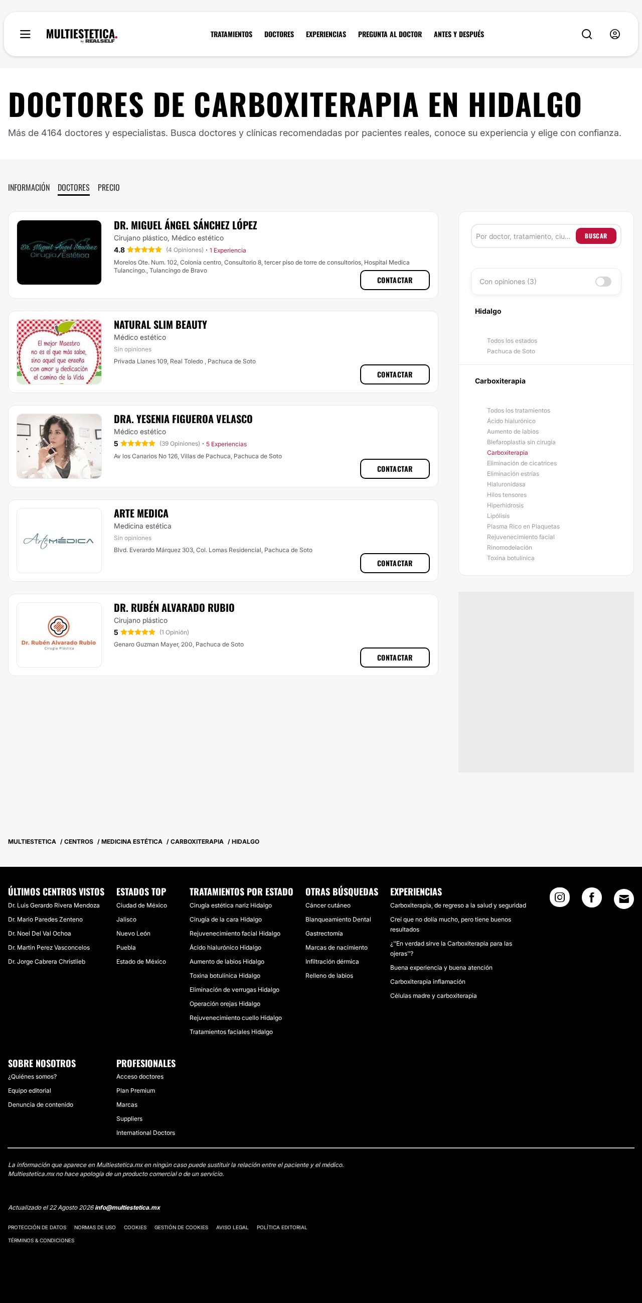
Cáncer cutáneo (328, 905)
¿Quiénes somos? (32, 1076)
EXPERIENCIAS (326, 34)
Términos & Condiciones (41, 1240)
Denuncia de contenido (40, 1104)
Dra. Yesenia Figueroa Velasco (183, 418)
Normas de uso (95, 1227)
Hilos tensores (507, 494)
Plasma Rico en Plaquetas (523, 526)
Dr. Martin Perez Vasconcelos (49, 947)
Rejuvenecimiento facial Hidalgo (235, 933)
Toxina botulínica (511, 558)
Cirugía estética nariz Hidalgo (231, 905)
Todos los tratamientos (518, 410)
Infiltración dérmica (332, 961)
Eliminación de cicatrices (522, 463)
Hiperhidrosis (505, 505)
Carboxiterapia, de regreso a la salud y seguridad (458, 905)
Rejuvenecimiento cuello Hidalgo (236, 1017)
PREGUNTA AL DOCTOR (390, 34)
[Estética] (82, 36)
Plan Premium (135, 1090)
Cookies (135, 1227)
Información (29, 187)
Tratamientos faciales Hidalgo (231, 1031)
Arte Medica (141, 512)
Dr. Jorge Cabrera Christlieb (46, 961)
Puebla (126, 947)
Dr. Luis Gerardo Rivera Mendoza (54, 905)
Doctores (74, 187)
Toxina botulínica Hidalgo (225, 975)
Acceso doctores (140, 1076)
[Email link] (624, 899)
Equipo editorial (29, 1090)
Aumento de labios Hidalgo (227, 961)
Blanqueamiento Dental (338, 919)
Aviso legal (232, 1227)
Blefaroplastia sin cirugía (521, 442)
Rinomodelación (509, 547)
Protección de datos (37, 1227)
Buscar (596, 235)
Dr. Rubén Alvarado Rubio (174, 607)
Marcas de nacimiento (336, 947)
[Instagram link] (560, 900)
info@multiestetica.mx (127, 1207)
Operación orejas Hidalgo (225, 1003)
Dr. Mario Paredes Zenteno (45, 919)
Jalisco (126, 919)
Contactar (395, 280)
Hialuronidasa (506, 484)
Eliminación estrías (513, 473)
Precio (109, 187)
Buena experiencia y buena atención (441, 967)
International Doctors (145, 1132)
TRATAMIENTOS (231, 34)
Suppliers (129, 1118)
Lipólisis (498, 515)
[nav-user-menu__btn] (615, 34)
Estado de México (141, 961)
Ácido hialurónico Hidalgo (225, 947)
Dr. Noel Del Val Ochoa (39, 933)
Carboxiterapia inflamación (427, 981)
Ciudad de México (141, 905)
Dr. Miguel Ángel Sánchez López (185, 224)
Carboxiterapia (507, 452)
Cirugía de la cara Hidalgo (226, 919)
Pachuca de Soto (511, 351)
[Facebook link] (592, 900)
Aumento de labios (513, 431)
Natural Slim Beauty (160, 324)
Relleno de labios (329, 975)
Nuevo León (133, 933)
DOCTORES (279, 34)
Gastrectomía (324, 933)
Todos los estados (512, 340)
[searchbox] (526, 236)
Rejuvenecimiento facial (521, 537)
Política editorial (282, 1227)
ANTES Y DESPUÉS (459, 34)
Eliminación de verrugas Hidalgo (234, 989)
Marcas (126, 1104)
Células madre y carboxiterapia (433, 995)
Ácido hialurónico (511, 421)
